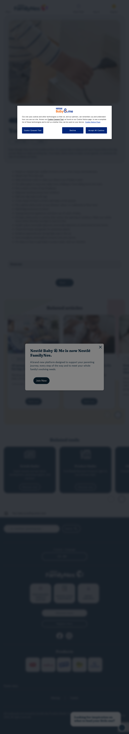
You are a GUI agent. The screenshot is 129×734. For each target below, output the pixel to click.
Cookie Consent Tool (33, 130)
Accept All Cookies (96, 130)
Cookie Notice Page (92, 122)
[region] (64, 122)
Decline (73, 130)
